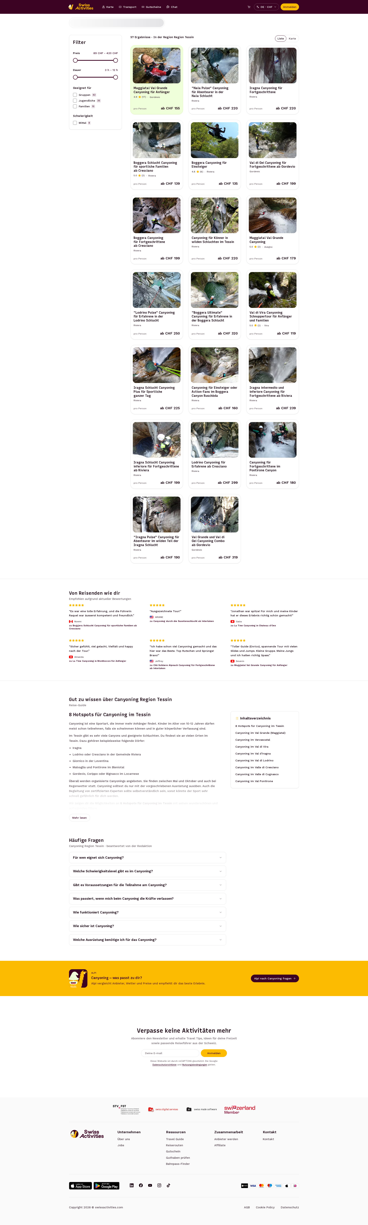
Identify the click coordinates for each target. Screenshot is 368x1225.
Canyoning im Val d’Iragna (253, 753)
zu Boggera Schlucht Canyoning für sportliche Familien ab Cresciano (103, 627)
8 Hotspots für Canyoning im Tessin (259, 726)
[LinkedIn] (132, 1186)
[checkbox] (75, 95)
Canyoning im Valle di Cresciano (257, 767)
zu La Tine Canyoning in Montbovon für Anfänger (97, 660)
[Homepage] (83, 7)
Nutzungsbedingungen (194, 1064)
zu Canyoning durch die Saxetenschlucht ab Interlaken (182, 621)
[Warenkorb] (249, 6)
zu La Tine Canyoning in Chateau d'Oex (253, 625)
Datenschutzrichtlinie (165, 1064)
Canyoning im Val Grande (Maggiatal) (260, 733)
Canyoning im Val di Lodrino (254, 760)
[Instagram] (159, 1186)
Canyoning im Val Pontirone (254, 781)
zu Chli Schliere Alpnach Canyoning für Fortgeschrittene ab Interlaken (182, 667)
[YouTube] (150, 1186)
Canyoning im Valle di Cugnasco (257, 774)
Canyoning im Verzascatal (252, 739)
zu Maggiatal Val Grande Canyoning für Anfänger (259, 665)
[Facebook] (141, 1186)
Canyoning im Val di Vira (251, 746)
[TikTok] (168, 1186)
